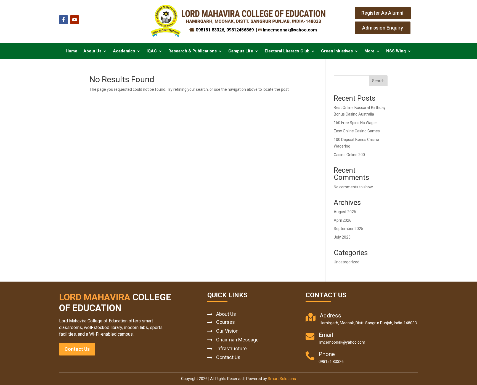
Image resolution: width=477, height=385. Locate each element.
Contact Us (77, 349)
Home (71, 51)
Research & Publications (192, 51)
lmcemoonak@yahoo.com (287, 30)
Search (378, 81)
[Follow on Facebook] (63, 19)
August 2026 (345, 212)
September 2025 (348, 228)
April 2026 (342, 220)
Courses (225, 322)
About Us (92, 51)
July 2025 (342, 237)
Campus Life (240, 51)
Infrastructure (231, 348)
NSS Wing (396, 51)
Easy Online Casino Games (357, 131)
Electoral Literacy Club (287, 51)
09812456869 (240, 30)
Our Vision (227, 331)
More (369, 51)
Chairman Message (237, 340)
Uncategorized (346, 262)
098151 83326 (206, 30)
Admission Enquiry (382, 28)
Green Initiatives (337, 51)
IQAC (152, 51)
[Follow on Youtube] (74, 19)
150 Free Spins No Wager (355, 123)
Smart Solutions (282, 378)
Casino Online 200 (349, 155)
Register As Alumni (382, 13)
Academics (124, 51)
